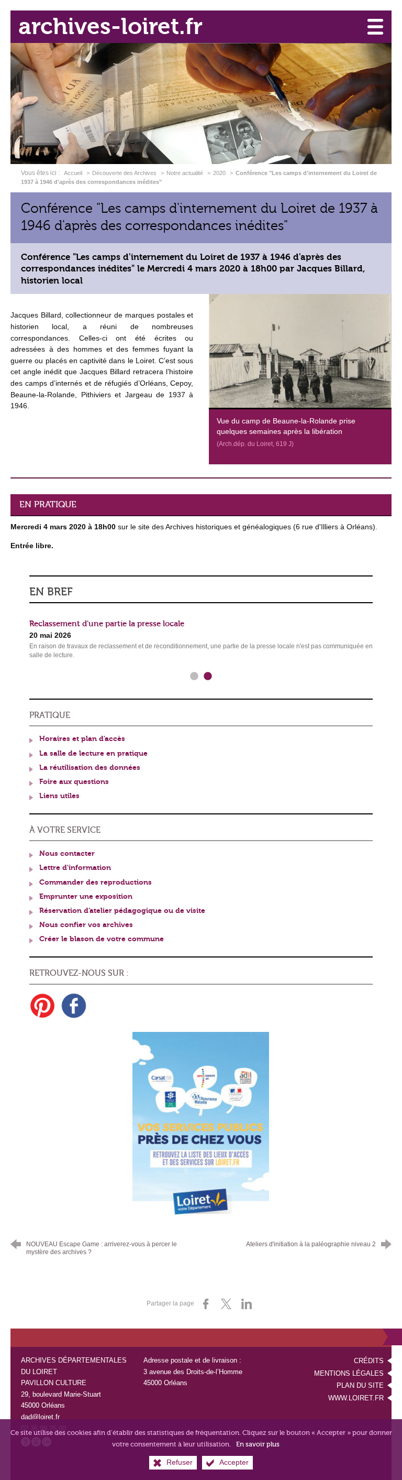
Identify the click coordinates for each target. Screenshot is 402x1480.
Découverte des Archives (124, 173)
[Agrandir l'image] (300, 350)
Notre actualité (184, 173)
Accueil (74, 173)
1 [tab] (194, 676)
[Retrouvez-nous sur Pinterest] (42, 1006)
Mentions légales (349, 1373)
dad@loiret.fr (40, 1417)
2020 (219, 173)
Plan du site (360, 1385)
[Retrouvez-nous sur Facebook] (74, 1006)
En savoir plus (258, 1444)
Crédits (369, 1361)
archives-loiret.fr (110, 26)
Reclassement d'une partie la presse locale (106, 623)
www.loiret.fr (356, 1398)
